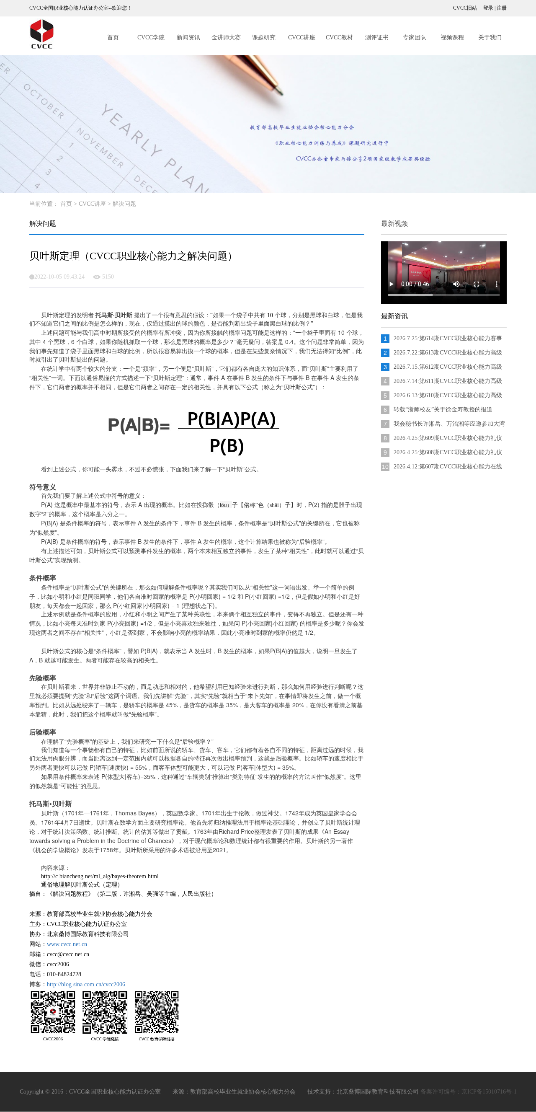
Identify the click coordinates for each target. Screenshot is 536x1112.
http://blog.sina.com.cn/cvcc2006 (86, 984)
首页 (113, 37)
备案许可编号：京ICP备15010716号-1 (468, 1092)
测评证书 (377, 37)
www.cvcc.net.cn (67, 944)
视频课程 (452, 37)
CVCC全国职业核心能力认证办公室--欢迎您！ (80, 8)
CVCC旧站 (465, 8)
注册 (502, 8)
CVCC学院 (151, 37)
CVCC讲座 (301, 37)
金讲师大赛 (226, 37)
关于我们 (490, 37)
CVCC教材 (339, 37)
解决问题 (124, 204)
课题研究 (264, 37)
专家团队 (414, 37)
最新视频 (394, 223)
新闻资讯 (188, 37)
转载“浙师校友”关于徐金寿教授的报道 (443, 409)
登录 (488, 8)
